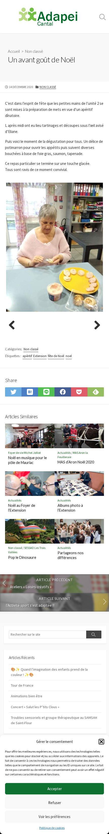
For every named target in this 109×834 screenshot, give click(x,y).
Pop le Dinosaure (22, 557)
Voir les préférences (54, 816)
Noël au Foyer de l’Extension (21, 507)
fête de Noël (56, 356)
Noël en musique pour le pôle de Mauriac (27, 460)
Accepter (54, 788)
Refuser (54, 802)
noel (69, 356)
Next (95, 325)
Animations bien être (26, 696)
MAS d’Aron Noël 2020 (76, 462)
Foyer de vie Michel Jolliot (24, 453)
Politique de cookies (52, 828)
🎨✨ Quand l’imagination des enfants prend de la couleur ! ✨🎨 (49, 672)
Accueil (14, 51)
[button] (101, 741)
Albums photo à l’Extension (70, 507)
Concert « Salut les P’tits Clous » (35, 707)
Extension (40, 356)
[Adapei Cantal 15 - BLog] (48, 17)
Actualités (64, 453)
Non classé (34, 51)
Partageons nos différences (71, 555)
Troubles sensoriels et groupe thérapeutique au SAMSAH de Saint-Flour (54, 720)
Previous (14, 325)
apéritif (27, 356)
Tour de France (22, 685)
